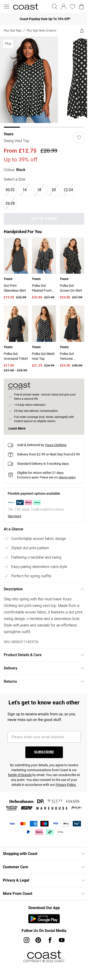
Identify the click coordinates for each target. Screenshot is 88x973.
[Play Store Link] (42, 929)
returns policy (67, 474)
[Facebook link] (48, 950)
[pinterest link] (36, 950)
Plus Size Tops (13, 30)
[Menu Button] (6, 6)
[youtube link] (60, 950)
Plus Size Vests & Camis (41, 30)
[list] (42, 80)
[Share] (78, 30)
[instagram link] (24, 950)
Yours (8, 130)
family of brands (20, 780)
